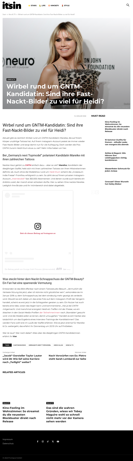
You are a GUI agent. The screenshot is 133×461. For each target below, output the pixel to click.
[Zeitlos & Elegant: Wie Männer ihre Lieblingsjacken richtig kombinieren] (97, 155)
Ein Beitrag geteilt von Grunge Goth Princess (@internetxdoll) (30, 269)
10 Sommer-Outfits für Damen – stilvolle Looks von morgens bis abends (116, 142)
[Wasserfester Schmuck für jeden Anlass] (97, 171)
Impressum (8, 439)
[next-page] (97, 192)
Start (4, 14)
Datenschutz (8, 443)
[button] (127, 5)
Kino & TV (12, 14)
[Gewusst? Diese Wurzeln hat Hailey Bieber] (97, 184)
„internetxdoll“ (18, 178)
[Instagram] (43, 442)
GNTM (28, 165)
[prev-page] (93, 192)
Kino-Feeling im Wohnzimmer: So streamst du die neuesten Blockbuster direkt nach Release (21, 414)
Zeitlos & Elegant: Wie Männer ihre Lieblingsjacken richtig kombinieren (116, 156)
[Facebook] (38, 442)
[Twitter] (53, 442)
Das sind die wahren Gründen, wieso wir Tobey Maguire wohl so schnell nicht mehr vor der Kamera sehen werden (65, 414)
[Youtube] (58, 442)
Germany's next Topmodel (40, 345)
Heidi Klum (54, 172)
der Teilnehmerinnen (49, 312)
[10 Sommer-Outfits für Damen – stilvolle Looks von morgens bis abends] (97, 142)
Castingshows (19, 345)
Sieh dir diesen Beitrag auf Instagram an (38, 233)
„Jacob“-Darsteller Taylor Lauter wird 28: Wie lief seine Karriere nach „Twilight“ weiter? (22, 359)
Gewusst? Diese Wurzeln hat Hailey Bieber (117, 182)
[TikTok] (48, 442)
